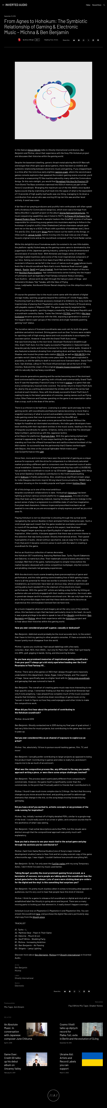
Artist (17, 965)
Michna (31, 618)
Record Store (96, 5)
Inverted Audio (16, 4)
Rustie (26, 269)
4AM (42, 451)
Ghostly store (39, 917)
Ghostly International (70, 954)
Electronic (19, 985)
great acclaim (65, 495)
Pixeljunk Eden (48, 436)
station (69, 382)
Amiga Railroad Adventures (72, 212)
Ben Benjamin (41, 954)
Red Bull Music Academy (30, 272)
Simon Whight (29, 40)
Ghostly (70, 615)
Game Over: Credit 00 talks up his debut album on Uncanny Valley (12, 1061)
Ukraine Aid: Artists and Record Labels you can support (68, 1061)
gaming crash (61, 172)
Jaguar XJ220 (34, 234)
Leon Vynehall (46, 269)
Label (17, 975)
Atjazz (44, 231)
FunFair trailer (59, 863)
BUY (37, 40)
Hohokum (72, 492)
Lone (76, 263)
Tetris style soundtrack (79, 678)
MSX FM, (61, 354)
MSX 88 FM (80, 354)
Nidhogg (25, 477)
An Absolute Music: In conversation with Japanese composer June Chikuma (18, 1031)
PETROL (67, 313)
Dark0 (32, 269)
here (38, 914)
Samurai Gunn (74, 470)
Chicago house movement (68, 367)
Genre (17, 983)
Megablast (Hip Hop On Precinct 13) (72, 181)
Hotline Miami (79, 483)
